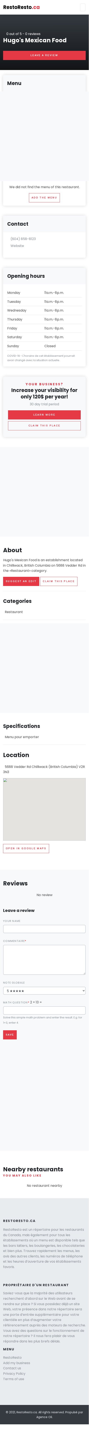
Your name (12, 921)
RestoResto (21, 7)
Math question (15, 1002)
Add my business (16, 1363)
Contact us (12, 1368)
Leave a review (44, 55)
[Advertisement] (44, 492)
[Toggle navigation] (82, 7)
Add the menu (44, 197)
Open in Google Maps (26, 848)
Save (10, 1034)
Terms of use (13, 1379)
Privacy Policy (14, 1373)
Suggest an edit (21, 581)
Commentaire (14, 941)
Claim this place (59, 581)
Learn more (44, 414)
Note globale (14, 982)
